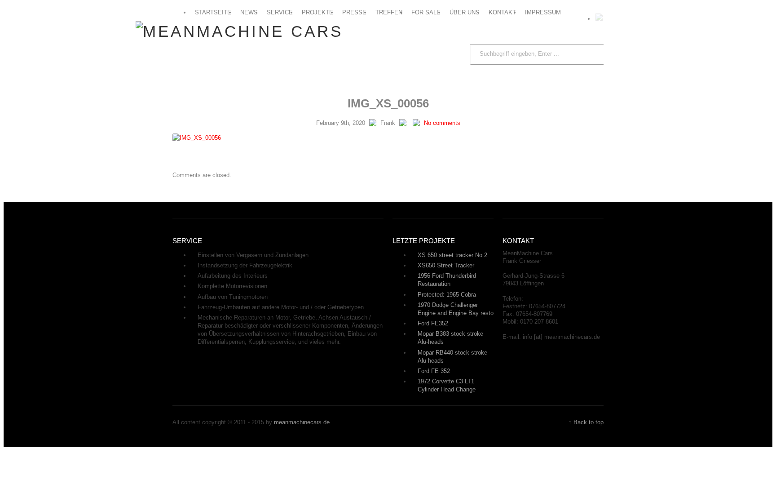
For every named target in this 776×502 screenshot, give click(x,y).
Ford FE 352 (434, 371)
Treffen (388, 12)
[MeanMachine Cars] (239, 31)
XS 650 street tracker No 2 (452, 255)
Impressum (543, 12)
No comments (442, 123)
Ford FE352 (433, 323)
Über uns (465, 12)
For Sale (426, 12)
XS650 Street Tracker (446, 265)
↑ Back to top (586, 422)
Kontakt (502, 12)
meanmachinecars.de (302, 422)
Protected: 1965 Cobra (447, 294)
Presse (354, 12)
